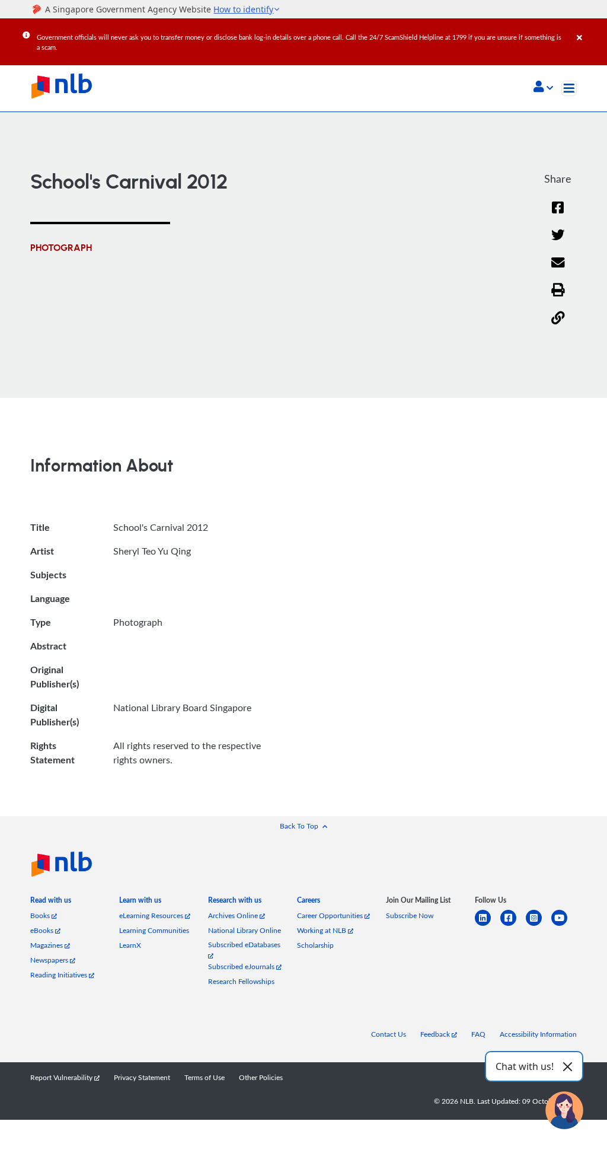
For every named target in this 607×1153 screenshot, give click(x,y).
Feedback (436, 1034)
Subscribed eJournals (242, 966)
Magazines (47, 945)
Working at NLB (322, 930)
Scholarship (315, 945)
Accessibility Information (538, 1034)
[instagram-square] (538, 925)
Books (41, 915)
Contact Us (388, 1034)
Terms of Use (204, 1077)
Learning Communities (154, 930)
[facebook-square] (513, 925)
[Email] (558, 270)
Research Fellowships (241, 981)
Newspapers (50, 959)
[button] (543, 88)
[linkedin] (487, 925)
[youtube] (564, 925)
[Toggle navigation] (569, 88)
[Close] (589, 29)
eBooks (42, 930)
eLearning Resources (152, 915)
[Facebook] (558, 215)
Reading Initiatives (59, 974)
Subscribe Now (409, 915)
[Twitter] (558, 242)
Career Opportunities (331, 915)
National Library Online (244, 930)
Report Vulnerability (62, 1077)
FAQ (478, 1034)
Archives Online (234, 915)
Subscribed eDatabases (244, 944)
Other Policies (261, 1077)
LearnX (130, 945)
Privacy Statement (142, 1077)
